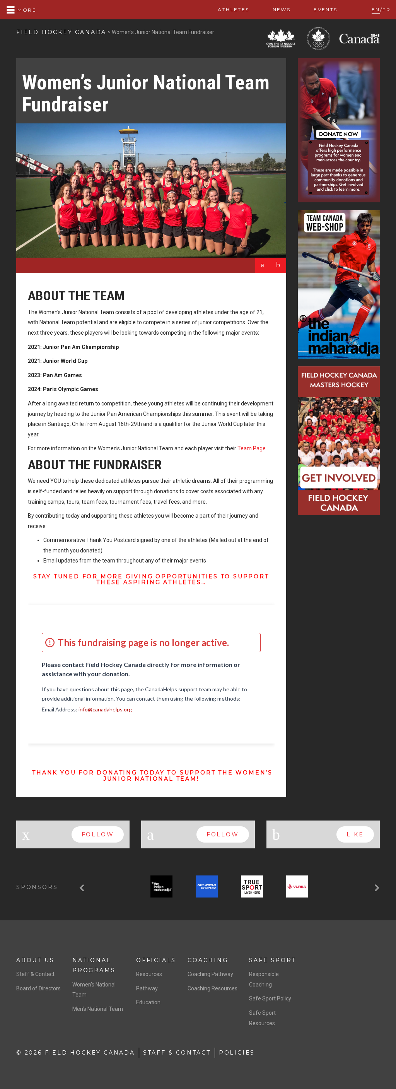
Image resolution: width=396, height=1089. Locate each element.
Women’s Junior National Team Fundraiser (146, 93)
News (282, 9)
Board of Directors (38, 988)
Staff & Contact (35, 974)
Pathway (147, 988)
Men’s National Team (97, 1009)
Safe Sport (272, 960)
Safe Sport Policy (270, 998)
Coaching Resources (212, 988)
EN (376, 9)
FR (386, 9)
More (25, 10)
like (355, 834)
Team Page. (252, 448)
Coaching (208, 960)
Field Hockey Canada (61, 32)
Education (148, 1002)
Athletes (233, 9)
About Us (35, 960)
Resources (149, 974)
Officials (156, 960)
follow (98, 834)
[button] (83, 888)
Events (325, 9)
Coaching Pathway (210, 974)
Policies (237, 1052)
